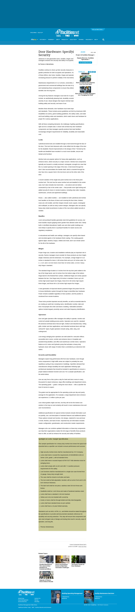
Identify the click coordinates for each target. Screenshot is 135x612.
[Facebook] (89, 72)
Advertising (21, 598)
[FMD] (67, 36)
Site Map (37, 601)
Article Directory (22, 601)
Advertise (64, 598)
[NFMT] (76, 36)
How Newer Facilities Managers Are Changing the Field (85, 94)
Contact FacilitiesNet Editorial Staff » (78, 544)
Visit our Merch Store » (97, 29)
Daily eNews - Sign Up (36, 32)
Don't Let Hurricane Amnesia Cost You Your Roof (85, 83)
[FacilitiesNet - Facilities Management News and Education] (67, 31)
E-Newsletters (65, 596)
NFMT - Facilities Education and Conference (41, 607)
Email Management (23, 600)
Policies (36, 600)
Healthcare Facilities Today (24, 607)
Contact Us (37, 598)
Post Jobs (93, 52)
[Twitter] (91, 72)
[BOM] (58, 36)
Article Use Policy (82, 546)
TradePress (93, 605)
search (103, 39)
